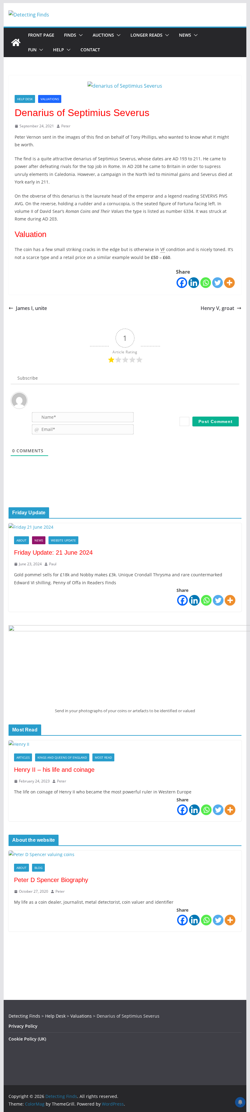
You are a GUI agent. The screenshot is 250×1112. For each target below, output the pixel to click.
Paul (52, 564)
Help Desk (25, 99)
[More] (229, 282)
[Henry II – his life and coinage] (125, 744)
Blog (38, 868)
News (185, 35)
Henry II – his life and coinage (54, 769)
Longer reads (146, 35)
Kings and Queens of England (62, 757)
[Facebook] (182, 282)
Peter (65, 126)
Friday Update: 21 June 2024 (53, 552)
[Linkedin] (193, 282)
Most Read (103, 757)
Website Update (63, 540)
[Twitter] (217, 282)
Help (58, 50)
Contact (90, 50)
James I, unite (31, 308)
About (21, 540)
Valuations (50, 99)
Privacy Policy (23, 1026)
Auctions (103, 35)
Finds (70, 35)
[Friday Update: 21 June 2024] (125, 527)
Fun (32, 50)
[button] (79, 35)
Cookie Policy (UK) (27, 1039)
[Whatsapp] (205, 282)
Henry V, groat (217, 308)
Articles (23, 757)
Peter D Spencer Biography (51, 880)
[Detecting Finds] (16, 42)
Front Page (41, 35)
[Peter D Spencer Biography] (125, 854)
